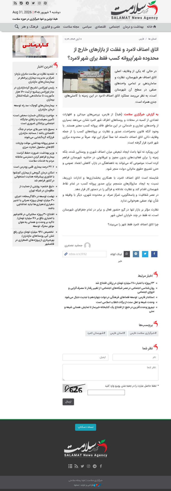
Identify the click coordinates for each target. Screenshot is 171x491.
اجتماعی (114, 27)
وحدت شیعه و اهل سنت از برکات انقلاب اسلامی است (125, 302)
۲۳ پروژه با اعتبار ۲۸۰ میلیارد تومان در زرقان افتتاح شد (125, 283)
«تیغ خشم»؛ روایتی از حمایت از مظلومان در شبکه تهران (37, 188)
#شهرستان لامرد (96, 333)
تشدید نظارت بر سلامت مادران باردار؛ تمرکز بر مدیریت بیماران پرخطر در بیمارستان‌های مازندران (34, 78)
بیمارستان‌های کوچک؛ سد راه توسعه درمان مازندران (34, 107)
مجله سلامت (71, 27)
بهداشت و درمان (133, 27)
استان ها (152, 39)
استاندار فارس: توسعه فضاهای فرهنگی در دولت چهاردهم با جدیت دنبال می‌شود (109, 297)
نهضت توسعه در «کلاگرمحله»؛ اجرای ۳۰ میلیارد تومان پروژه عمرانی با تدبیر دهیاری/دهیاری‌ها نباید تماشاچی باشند (33, 202)
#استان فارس (117, 333)
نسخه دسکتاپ (85, 427)
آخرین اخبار (45, 67)
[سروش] (27, 3)
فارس (141, 39)
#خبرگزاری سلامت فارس (143, 333)
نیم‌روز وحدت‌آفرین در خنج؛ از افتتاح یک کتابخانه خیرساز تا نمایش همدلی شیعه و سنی (109, 309)
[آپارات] (45, 3)
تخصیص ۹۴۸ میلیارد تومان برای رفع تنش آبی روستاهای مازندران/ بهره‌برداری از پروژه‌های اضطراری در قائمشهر (33, 238)
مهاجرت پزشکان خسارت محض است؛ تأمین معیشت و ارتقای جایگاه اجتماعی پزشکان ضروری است (33, 119)
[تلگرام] (94, 467)
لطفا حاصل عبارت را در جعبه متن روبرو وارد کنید (131, 386)
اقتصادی (100, 27)
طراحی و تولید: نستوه (84, 485)
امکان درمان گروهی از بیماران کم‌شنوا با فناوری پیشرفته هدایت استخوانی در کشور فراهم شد (33, 177)
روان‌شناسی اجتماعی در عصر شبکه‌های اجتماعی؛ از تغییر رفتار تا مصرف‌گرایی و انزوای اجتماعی (111, 290)
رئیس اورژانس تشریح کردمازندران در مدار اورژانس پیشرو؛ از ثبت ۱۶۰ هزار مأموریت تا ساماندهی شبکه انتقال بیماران (34, 93)
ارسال (68, 402)
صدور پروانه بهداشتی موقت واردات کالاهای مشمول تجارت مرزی (35, 145)
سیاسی (87, 27)
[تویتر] (33, 3)
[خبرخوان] (15, 3)
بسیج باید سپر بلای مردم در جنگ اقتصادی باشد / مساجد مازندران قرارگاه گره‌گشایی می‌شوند (36, 133)
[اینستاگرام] (39, 3)
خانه (149, 27)
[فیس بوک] (100, 467)
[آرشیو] (70, 467)
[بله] (21, 3)
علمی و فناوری (50, 27)
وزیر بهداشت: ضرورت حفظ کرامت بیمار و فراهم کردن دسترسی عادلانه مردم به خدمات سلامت (34, 157)
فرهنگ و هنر (30, 27)
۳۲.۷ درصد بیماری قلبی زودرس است (34, 167)
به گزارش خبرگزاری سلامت (141, 114)
